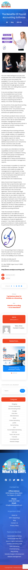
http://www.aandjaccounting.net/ (12, 270)
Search (22, 390)
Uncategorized (14, 439)
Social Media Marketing (14, 430)
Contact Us (14, 523)
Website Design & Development (14, 554)
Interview (14, 413)
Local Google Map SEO (14, 538)
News (14, 418)
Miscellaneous (14, 416)
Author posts (13, 320)
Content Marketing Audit (14, 544)
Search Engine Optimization (14, 541)
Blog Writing (14, 551)
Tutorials (14, 437)
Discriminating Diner (14, 409)
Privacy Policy (14, 525)
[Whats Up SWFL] (6, 4)
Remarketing (14, 425)
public (14, 423)
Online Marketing (14, 420)
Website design (14, 441)
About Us (14, 515)
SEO (14, 427)
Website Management (14, 557)
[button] (11, 286)
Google (14, 411)
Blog (14, 520)
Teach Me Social (14, 434)
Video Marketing (14, 546)
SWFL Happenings (14, 518)
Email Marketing (14, 549)
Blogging (14, 404)
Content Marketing (14, 406)
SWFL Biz (8, 278)
